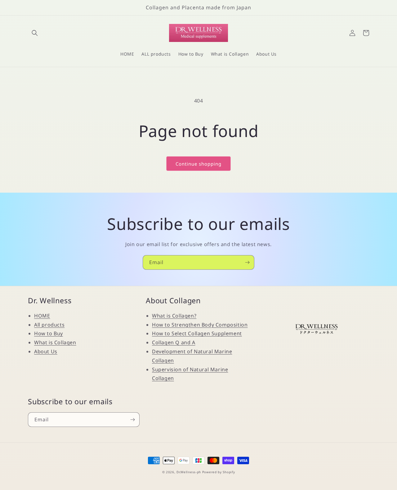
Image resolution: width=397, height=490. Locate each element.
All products (49, 324)
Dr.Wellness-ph (188, 472)
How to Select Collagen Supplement (197, 333)
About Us (45, 351)
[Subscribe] (247, 262)
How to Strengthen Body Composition (200, 324)
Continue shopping (198, 164)
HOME (42, 315)
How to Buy (48, 333)
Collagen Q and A (173, 342)
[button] (35, 33)
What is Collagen (55, 342)
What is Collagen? (174, 315)
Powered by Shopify (218, 472)
